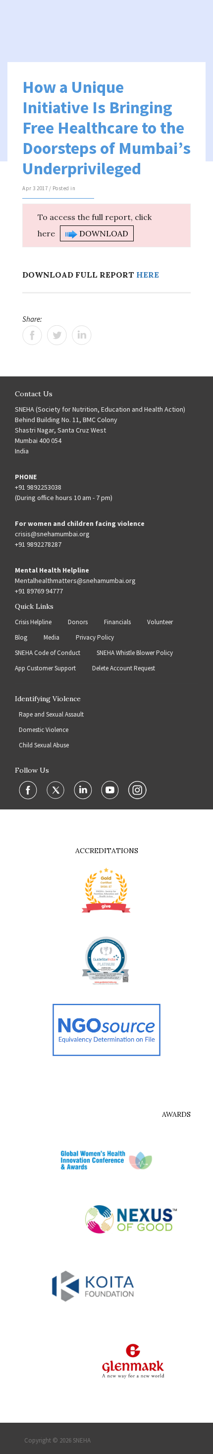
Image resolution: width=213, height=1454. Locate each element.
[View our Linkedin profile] (84, 789)
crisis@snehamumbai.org (52, 533)
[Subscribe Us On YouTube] (110, 789)
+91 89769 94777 (39, 590)
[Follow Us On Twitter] (56, 789)
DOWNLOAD (102, 233)
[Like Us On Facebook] (29, 789)
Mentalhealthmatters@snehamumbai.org (75, 580)
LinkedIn (82, 335)
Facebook (32, 335)
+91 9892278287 (38, 544)
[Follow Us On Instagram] (137, 789)
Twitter (57, 335)
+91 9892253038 (38, 487)
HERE (147, 275)
